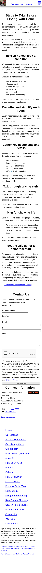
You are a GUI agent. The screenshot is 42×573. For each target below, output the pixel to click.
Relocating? (11, 491)
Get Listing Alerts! (14, 444)
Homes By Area (13, 463)
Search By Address (15, 439)
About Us (10, 458)
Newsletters (11, 523)
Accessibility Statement (13, 548)
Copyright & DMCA (23, 546)
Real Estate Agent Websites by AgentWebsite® (17, 554)
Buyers (9, 467)
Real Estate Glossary (16, 500)
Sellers (9, 472)
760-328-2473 (10, 412)
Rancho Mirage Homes (17, 453)
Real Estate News (14, 509)
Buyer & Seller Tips (15, 486)
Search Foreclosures (16, 505)
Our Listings (11, 435)
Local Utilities (12, 481)
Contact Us (11, 514)
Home (8, 430)
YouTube (10, 519)
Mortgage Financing (16, 495)
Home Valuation (13, 477)
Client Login (11, 448)
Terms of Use (12, 546)
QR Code (4, 546)
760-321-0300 (13, 409)
